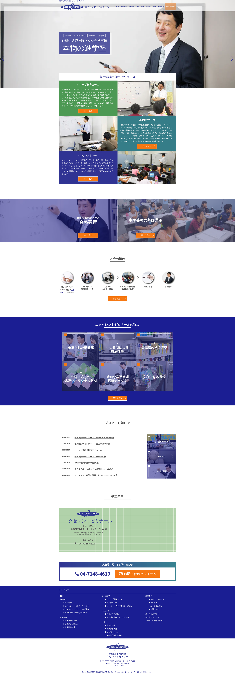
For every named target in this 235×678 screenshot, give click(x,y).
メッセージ (69, 603)
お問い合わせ (170, 6)
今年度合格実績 (71, 621)
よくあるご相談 (156, 606)
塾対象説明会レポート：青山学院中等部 (92, 444)
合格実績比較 (70, 627)
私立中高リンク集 (152, 617)
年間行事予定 (112, 629)
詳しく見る (88, 111)
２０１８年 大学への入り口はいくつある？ (94, 469)
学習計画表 (111, 625)
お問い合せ (154, 609)
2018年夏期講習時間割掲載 (87, 463)
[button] (3, 58)
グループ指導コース (114, 599)
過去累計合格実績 (72, 624)
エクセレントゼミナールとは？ (77, 606)
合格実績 (132, 6)
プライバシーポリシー (154, 621)
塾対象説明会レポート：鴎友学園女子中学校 (94, 438)
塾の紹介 (124, 6)
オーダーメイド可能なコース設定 (119, 606)
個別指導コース (113, 603)
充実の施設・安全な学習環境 (76, 613)
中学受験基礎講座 (115, 635)
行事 (154, 6)
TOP (117, 6)
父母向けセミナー (113, 632)
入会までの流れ (113, 614)
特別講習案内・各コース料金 (118, 617)
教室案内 (161, 6)
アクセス (153, 603)
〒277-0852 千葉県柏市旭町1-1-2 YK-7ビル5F (117, 661)
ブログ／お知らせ (157, 599)
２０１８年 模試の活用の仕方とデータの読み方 (96, 475)
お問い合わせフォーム (140, 574)
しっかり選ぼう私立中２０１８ (88, 450)
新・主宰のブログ (152, 614)
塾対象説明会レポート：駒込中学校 (90, 457)
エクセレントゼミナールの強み (77, 609)
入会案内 (149, 6)
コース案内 (140, 6)
